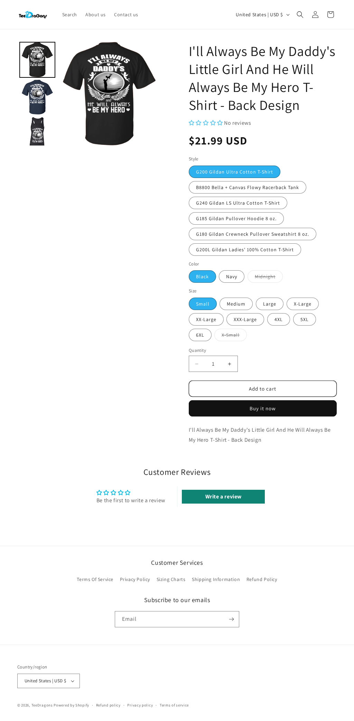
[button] (300, 14)
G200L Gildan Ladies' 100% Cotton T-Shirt (245, 249)
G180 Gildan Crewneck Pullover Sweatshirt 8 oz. (252, 234)
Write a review (223, 496)
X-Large (302, 304)
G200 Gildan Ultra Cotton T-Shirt (234, 172)
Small (202, 304)
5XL (304, 319)
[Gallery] (89, 94)
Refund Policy (261, 579)
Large (269, 304)
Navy (231, 276)
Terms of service (174, 705)
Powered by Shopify (71, 705)
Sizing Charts (171, 579)
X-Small (234, 336)
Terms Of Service (95, 579)
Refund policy (108, 705)
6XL (200, 335)
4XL (278, 319)
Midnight (269, 278)
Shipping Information (216, 579)
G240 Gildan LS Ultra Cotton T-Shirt (238, 203)
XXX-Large (245, 319)
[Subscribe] (231, 619)
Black (202, 276)
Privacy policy (140, 705)
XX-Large (206, 319)
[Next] (151, 93)
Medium (236, 304)
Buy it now (263, 408)
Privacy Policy (135, 579)
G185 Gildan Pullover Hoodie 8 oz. (236, 218)
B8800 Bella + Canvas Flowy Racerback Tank (247, 187)
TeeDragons (42, 705)
